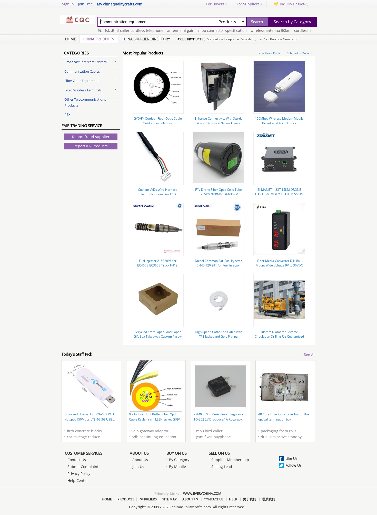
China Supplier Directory (146, 38)
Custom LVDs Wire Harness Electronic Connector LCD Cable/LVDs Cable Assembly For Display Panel (157, 196)
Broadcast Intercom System (85, 62)
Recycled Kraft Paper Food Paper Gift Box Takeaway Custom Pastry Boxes (158, 336)
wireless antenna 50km (264, 30)
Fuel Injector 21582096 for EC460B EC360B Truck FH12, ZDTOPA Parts (157, 265)
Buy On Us (176, 453)
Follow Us (293, 465)
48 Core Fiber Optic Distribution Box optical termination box (283, 417)
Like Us (291, 458)
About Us (139, 453)
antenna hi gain (174, 30)
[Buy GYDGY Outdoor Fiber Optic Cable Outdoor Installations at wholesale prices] (157, 110)
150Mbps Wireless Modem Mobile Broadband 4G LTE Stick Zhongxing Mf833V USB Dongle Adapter (279, 125)
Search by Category (292, 22)
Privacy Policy (78, 473)
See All (309, 354)
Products (125, 499)
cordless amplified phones (310, 30)
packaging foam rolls (278, 430)
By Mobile (177, 466)
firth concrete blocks (84, 430)
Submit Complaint (82, 466)
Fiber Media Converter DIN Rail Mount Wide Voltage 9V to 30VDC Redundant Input (279, 265)
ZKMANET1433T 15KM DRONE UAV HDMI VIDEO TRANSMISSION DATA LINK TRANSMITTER (279, 194)
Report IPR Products (91, 146)
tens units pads (268, 53)
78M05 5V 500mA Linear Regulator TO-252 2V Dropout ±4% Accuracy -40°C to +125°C (218, 417)
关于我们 (249, 499)
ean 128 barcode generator (278, 39)
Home (70, 38)
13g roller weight (299, 53)
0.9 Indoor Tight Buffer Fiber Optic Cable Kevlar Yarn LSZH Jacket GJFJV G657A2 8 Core (154, 417)
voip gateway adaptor (150, 430)
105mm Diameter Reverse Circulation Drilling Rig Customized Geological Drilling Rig (279, 336)
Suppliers (148, 499)
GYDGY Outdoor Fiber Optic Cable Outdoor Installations (158, 120)
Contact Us (76, 459)
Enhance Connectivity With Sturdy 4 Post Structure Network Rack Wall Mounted (218, 123)
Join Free (85, 4)
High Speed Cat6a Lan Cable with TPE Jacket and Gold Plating (218, 334)
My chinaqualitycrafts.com (119, 4)
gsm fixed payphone (213, 436)
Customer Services (83, 453)
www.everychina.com (202, 493)
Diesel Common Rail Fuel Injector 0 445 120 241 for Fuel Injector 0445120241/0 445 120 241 (218, 265)
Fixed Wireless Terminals (83, 90)
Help (233, 499)
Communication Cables (82, 71)
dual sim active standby (281, 436)
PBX (67, 114)
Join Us (138, 466)
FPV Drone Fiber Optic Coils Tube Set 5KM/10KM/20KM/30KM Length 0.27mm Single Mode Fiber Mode (218, 196)
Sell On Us (219, 453)
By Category (179, 459)
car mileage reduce (83, 436)
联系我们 (268, 499)
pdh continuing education (154, 436)
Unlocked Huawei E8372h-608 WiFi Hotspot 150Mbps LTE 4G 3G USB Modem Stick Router (89, 417)
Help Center (77, 480)
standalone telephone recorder (230, 39)
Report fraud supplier (91, 136)
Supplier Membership (230, 459)
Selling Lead (221, 466)
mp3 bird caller (209, 430)
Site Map (169, 499)
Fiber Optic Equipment (81, 80)
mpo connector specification (216, 30)
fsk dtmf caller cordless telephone (127, 30)
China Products (98, 38)
